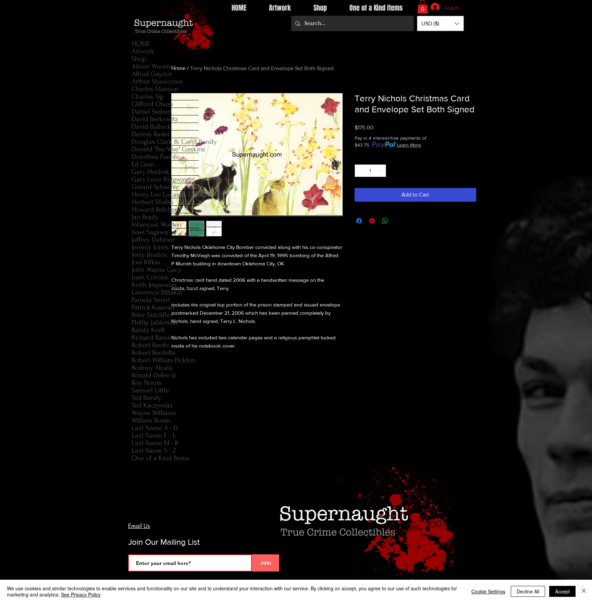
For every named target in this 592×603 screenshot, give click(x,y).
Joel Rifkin (146, 262)
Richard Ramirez (155, 337)
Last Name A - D (155, 427)
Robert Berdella (153, 352)
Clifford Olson (152, 104)
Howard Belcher (154, 209)
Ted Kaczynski (152, 405)
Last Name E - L (154, 435)
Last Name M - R (155, 443)
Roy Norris (147, 382)
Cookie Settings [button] (488, 591)
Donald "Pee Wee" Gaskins (165, 149)
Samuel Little (150, 390)
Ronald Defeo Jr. (154, 375)
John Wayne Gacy (157, 269)
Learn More (409, 145)
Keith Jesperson (154, 284)
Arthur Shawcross (157, 81)
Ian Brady (145, 217)
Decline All (528, 591)
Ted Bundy (146, 397)
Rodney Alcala (152, 367)
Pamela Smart (151, 299)
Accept (562, 591)
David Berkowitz (155, 119)
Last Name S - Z (154, 450)
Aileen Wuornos (154, 66)
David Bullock (151, 126)
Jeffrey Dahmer (153, 239)
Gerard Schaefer (155, 186)
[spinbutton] (370, 171)
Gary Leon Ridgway (159, 179)
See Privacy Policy (81, 594)
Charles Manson (155, 88)
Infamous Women (157, 224)
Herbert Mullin (152, 201)
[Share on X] (398, 221)
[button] (422, 6)
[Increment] (381, 171)
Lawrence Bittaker (157, 292)
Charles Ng (147, 96)
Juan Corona (150, 277)
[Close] (584, 591)
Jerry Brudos (149, 254)
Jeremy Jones (150, 247)
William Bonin (151, 420)
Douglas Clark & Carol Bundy (165, 141)
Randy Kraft (148, 330)
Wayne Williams (154, 412)
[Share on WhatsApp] (385, 221)
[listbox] (440, 23)
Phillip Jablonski (154, 322)
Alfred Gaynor (152, 73)
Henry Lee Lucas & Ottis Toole (165, 194)
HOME (141, 43)
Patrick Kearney (154, 307)
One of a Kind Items (160, 458)
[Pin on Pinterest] (372, 221)
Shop (139, 58)
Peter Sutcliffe (151, 314)
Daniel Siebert (152, 111)
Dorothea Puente (156, 156)
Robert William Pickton (164, 360)
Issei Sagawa (150, 232)
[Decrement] (360, 171)
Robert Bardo (150, 345)
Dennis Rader (151, 134)
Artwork (143, 51)
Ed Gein (143, 164)
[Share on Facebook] (359, 221)
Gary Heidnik (151, 171)
